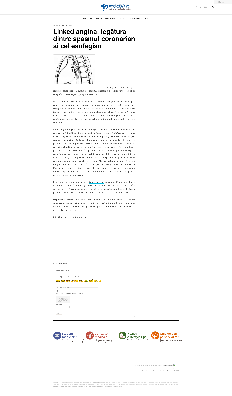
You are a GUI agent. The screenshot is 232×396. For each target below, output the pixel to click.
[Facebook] (196, 7)
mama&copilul (136, 18)
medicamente (111, 18)
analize (99, 18)
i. (172, 371)
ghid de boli (88, 18)
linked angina (96, 181)
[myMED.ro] (116, 7)
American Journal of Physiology (111, 132)
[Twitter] (200, 7)
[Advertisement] (115, 69)
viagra (83, 94)
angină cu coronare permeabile (114, 192)
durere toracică (90, 108)
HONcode (166, 365)
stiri (147, 18)
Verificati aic (168, 371)
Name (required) (62, 270)
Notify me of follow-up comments (69, 293)
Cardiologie (66, 25)
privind (171, 365)
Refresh (60, 304)
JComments (132, 316)
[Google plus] (205, 7)
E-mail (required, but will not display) (71, 277)
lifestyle (123, 18)
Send (59, 313)
